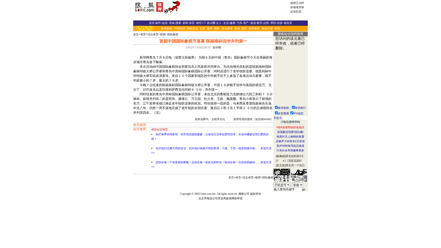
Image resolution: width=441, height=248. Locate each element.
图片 (244, 28)
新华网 (217, 47)
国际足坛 (192, 28)
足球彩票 (295, 11)
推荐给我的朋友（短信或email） (253, 119)
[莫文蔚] (281, 165)
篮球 (209, 28)
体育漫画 (254, 28)
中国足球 (179, 28)
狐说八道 (267, 28)
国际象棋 (172, 34)
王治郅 (300, 3)
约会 (277, 28)
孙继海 (294, 7)
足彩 (202, 28)
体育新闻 (166, 28)
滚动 (237, 28)
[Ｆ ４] (281, 160)
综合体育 (227, 28)
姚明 (293, 3)
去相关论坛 (218, 119)
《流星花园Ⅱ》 (294, 160)
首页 (136, 34)
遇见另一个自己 (295, 165)
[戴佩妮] (281, 156)
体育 (143, 34)
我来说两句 (202, 119)
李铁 (301, 7)
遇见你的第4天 (295, 156)
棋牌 (216, 28)
